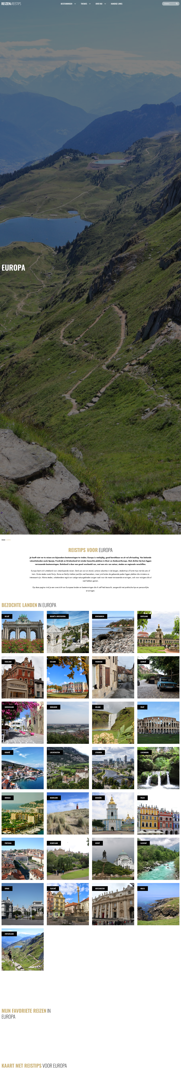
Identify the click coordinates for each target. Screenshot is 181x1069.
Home (3, 540)
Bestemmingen (66, 3)
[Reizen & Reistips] (11, 3)
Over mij (99, 3)
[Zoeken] (176, 3)
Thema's (84, 3)
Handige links (116, 3)
